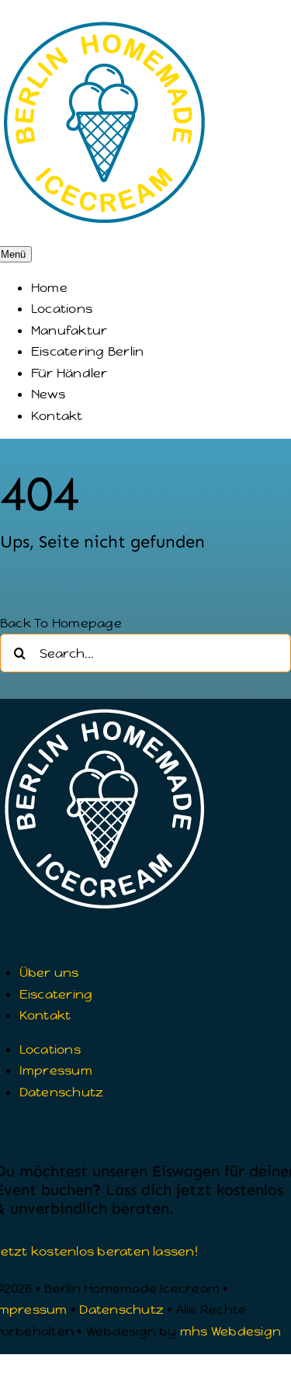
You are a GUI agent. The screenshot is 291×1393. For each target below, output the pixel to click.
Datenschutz (121, 1309)
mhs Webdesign (230, 1331)
